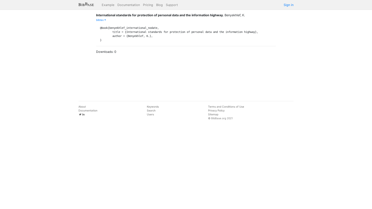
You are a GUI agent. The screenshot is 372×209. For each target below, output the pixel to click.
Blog (159, 5)
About (82, 106)
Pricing (148, 5)
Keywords (153, 106)
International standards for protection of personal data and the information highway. (160, 15)
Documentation (128, 5)
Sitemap (213, 114)
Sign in (289, 5)
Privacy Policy (216, 110)
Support (172, 5)
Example (108, 5)
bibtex (100, 19)
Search (151, 110)
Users (150, 114)
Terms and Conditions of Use (226, 106)
